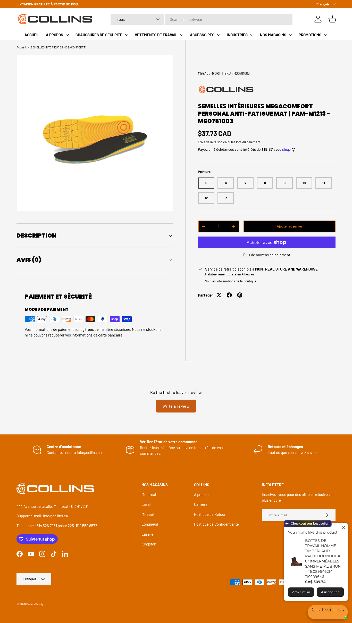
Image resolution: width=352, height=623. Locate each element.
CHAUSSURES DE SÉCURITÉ (99, 34)
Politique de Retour (209, 514)
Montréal (148, 494)
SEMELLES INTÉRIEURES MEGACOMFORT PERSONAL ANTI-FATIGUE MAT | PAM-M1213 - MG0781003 (60, 47)
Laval (145, 504)
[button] (332, 19)
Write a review (176, 405)
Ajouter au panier (289, 226)
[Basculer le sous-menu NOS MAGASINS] (290, 35)
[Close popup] (343, 528)
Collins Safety (34, 604)
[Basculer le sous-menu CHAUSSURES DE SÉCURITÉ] (126, 35)
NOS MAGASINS (273, 34)
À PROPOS (54, 34)
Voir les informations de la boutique (230, 281)
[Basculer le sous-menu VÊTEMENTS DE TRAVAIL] (182, 35)
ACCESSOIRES (202, 34)
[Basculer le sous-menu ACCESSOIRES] (218, 35)
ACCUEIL (32, 34)
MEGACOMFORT (209, 73)
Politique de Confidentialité (216, 524)
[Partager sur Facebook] (229, 295)
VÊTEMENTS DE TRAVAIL (156, 34)
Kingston (148, 544)
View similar (301, 592)
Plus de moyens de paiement (266, 254)
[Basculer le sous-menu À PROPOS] (67, 35)
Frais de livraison (210, 142)
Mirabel (147, 514)
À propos (201, 494)
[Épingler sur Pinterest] (239, 295)
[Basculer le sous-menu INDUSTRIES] (252, 35)
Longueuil (149, 524)
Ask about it (330, 592)
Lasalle (147, 534)
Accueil (21, 47)
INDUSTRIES (237, 34)
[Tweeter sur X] (219, 295)
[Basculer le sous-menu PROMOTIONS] (325, 35)
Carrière (200, 504)
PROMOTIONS (310, 34)
